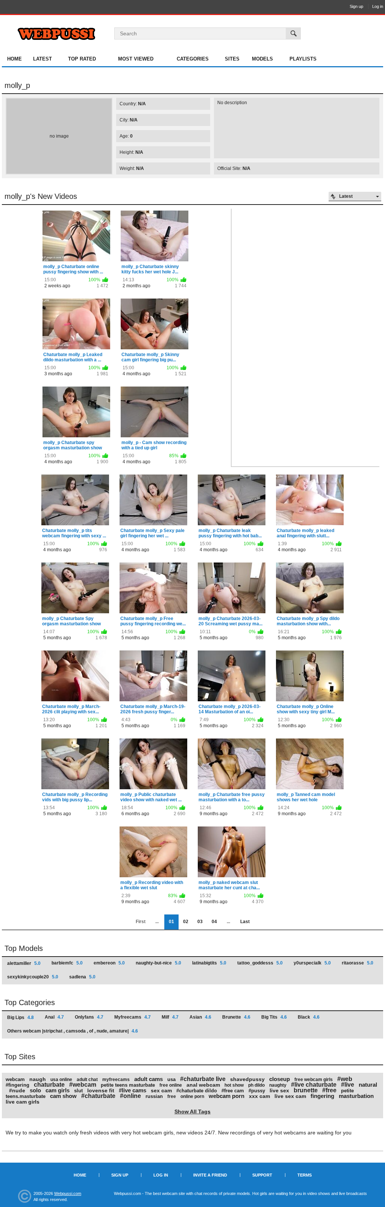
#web (344, 1079)
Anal (54, 1017)
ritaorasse (357, 963)
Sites (232, 59)
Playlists (303, 59)
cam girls (57, 1090)
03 (200, 921)
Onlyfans (89, 1017)
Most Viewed (135, 59)
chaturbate (49, 1084)
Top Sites (20, 1056)
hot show (234, 1085)
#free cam (232, 1090)
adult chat (87, 1079)
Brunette (236, 1017)
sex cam (161, 1090)
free (171, 1096)
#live (347, 1084)
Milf (170, 1017)
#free (329, 1090)
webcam (15, 1079)
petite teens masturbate (128, 1085)
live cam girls (22, 1102)
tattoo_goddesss (260, 963)
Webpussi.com (67, 1193)
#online (130, 1096)
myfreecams (116, 1079)
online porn (192, 1096)
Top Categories (30, 1002)
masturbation (356, 1096)
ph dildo (256, 1085)
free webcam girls (313, 1079)
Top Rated (82, 59)
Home (14, 59)
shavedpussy (247, 1079)
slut (78, 1090)
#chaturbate (98, 1096)
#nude (17, 1090)
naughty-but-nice (158, 963)
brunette (306, 1090)
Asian (200, 1017)
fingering (322, 1096)
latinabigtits (209, 963)
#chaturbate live (203, 1079)
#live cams (132, 1090)
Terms (304, 1175)
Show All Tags (192, 1111)
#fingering (17, 1085)
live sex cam (290, 1096)
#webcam (82, 1084)
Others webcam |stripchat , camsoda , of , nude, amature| (72, 1031)
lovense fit (100, 1090)
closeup (279, 1079)
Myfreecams (132, 1017)
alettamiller (24, 963)
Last (245, 921)
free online (170, 1085)
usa (171, 1079)
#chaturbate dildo (196, 1090)
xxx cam (259, 1096)
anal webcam (203, 1085)
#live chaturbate (313, 1084)
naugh (37, 1079)
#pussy (257, 1090)
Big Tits (274, 1017)
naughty (277, 1085)
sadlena (82, 977)
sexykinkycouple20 (32, 977)
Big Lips (20, 1017)
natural (368, 1084)
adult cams (148, 1079)
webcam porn (226, 1096)
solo (35, 1090)
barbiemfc (67, 963)
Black (309, 1017)
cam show (63, 1096)
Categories (193, 59)
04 (214, 921)
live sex (279, 1090)
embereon (109, 963)
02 (185, 921)
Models (262, 59)
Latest (42, 59)
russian (154, 1096)
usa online (61, 1079)
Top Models (24, 948)
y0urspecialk (312, 963)
